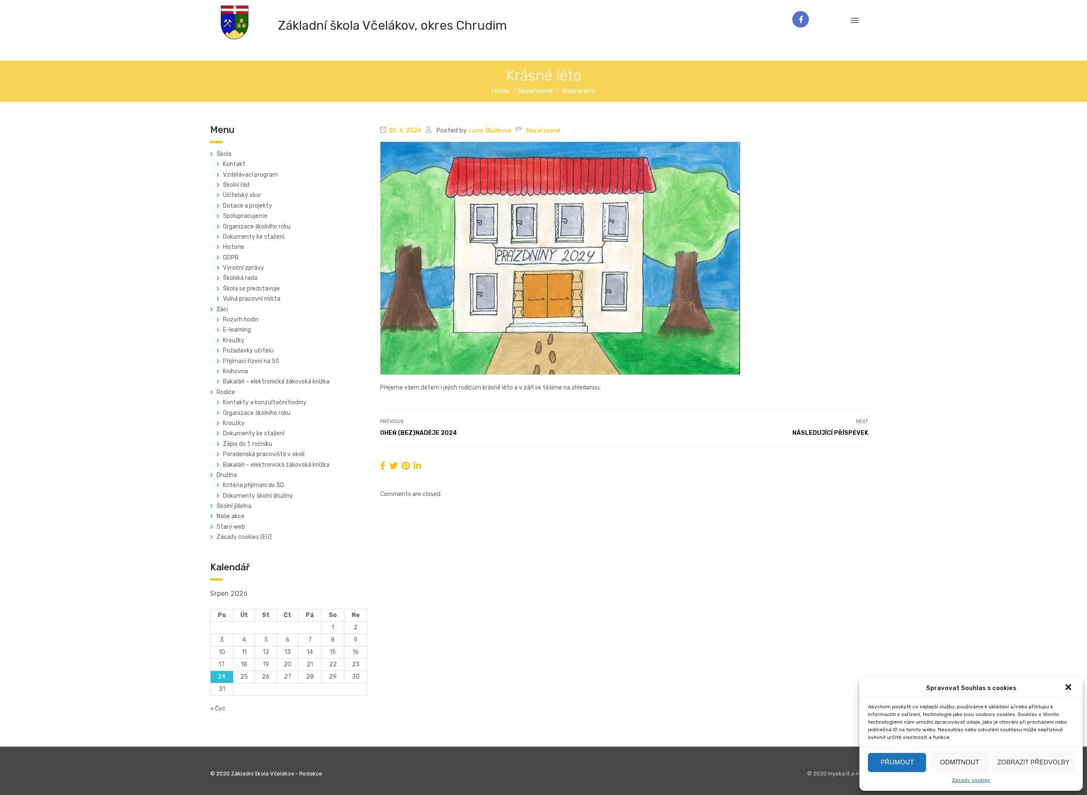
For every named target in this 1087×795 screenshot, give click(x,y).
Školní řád (236, 185)
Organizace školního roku (256, 226)
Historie (233, 247)
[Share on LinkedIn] (417, 466)
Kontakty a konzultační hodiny (265, 402)
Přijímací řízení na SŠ (251, 361)
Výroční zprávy (243, 267)
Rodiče (226, 392)
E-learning (237, 329)
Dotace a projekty (247, 205)
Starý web (231, 526)
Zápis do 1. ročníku (247, 444)
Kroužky (234, 340)
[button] (1069, 688)
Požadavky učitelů (248, 350)
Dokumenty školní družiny (258, 495)
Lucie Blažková (489, 130)
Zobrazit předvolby (1033, 762)
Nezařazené (543, 130)
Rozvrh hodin (241, 319)
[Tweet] (393, 466)
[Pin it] (406, 466)
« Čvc (217, 708)
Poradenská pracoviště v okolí (263, 454)
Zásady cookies (971, 780)
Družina (227, 475)
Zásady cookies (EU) (244, 537)
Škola (224, 154)
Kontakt (234, 164)
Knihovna (235, 371)
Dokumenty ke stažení (253, 236)
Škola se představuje (251, 288)
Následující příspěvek (830, 433)
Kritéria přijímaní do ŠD (253, 485)
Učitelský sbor (242, 195)
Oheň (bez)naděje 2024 (418, 433)
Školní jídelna (234, 506)
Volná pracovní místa (251, 298)
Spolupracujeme (245, 216)
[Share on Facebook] (383, 466)
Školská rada (240, 278)
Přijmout (897, 762)
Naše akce (231, 516)
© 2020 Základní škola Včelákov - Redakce (266, 773)
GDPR (231, 257)
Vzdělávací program (250, 174)
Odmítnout (959, 762)
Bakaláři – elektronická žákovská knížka (276, 381)
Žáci (222, 309)
